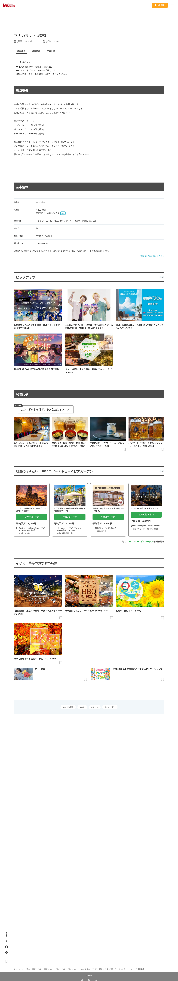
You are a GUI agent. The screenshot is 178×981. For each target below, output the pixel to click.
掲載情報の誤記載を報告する (152, 256)
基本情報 (22, 187)
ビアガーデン (147, 541)
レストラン (110, 707)
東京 (83, 707)
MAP (63, 213)
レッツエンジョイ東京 (22, 969)
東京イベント (73, 969)
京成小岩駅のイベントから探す (116, 969)
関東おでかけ (37, 969)
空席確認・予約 (31, 517)
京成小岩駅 (68, 707)
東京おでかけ (61, 969)
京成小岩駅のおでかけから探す (91, 969)
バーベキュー (133, 541)
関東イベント (49, 969)
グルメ (95, 707)
